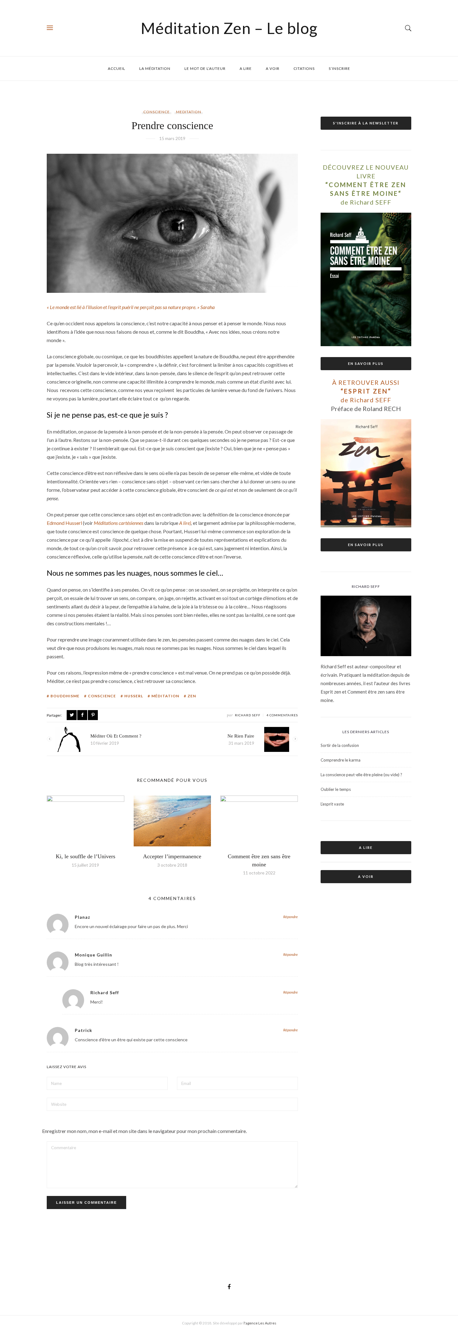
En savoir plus (366, 363)
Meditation (188, 111)
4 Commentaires (282, 715)
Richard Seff (247, 715)
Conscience (156, 111)
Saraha (207, 307)
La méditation (154, 68)
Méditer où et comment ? (115, 735)
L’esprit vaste (332, 803)
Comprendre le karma (340, 759)
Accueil (116, 68)
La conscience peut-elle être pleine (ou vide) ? (361, 774)
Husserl (133, 696)
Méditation (165, 696)
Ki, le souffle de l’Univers (85, 856)
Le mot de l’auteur (205, 68)
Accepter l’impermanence (172, 856)
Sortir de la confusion (340, 745)
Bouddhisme (64, 696)
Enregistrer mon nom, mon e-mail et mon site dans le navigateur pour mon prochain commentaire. (144, 1131)
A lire (246, 68)
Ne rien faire (240, 735)
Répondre (290, 916)
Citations (304, 68)
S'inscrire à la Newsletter (365, 123)
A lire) (185, 523)
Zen (192, 696)
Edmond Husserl (64, 523)
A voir (272, 68)
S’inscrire (339, 68)
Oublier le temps (336, 789)
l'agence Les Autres (260, 1323)
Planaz (82, 917)
